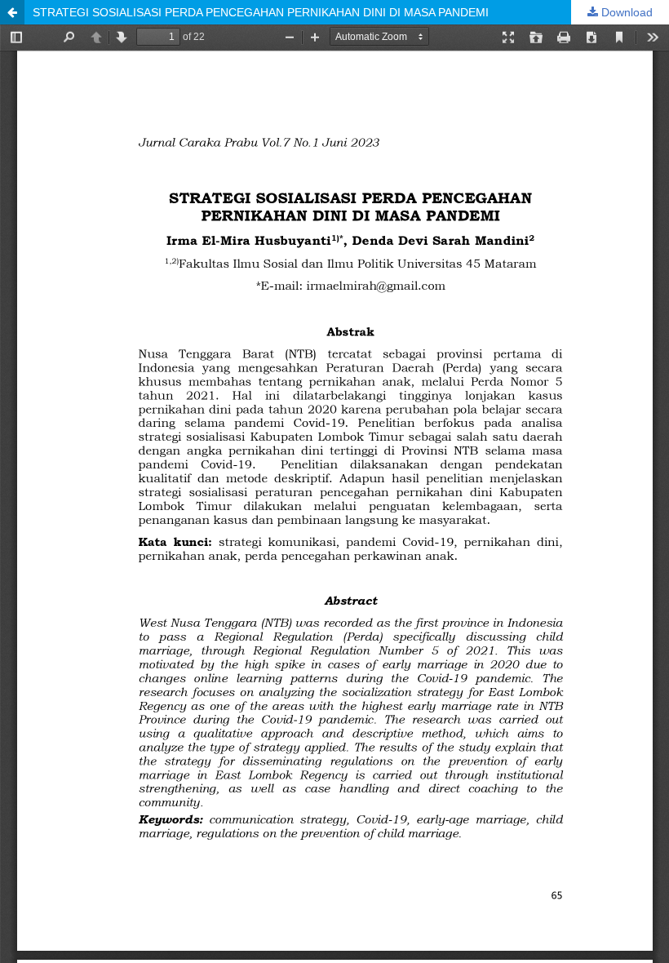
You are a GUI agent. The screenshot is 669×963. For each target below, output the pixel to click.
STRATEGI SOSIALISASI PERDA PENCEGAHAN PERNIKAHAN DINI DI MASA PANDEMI (261, 12)
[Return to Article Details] (12, 12)
